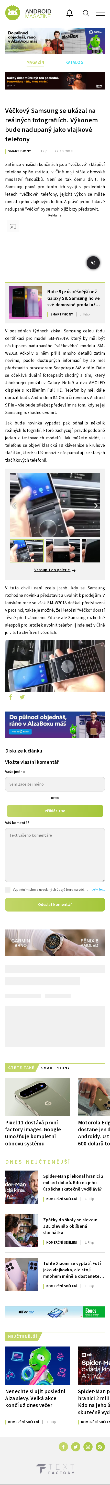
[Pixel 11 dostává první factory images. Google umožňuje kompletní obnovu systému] (37, 1097)
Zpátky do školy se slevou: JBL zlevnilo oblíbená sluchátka (70, 1226)
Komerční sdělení (61, 1199)
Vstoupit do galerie (52, 570)
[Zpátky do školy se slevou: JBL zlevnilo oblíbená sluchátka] (21, 1230)
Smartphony (19, 151)
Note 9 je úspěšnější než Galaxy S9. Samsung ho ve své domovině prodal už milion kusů (73, 298)
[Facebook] (63, 1446)
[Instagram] (88, 1446)
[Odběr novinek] (69, 14)
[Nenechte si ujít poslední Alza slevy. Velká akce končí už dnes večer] (37, 1366)
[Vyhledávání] (86, 12)
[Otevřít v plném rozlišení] (55, 667)
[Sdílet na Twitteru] (22, 698)
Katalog (74, 63)
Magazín (35, 63)
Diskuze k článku (23, 751)
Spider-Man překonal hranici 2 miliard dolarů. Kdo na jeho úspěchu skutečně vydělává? (73, 1182)
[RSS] (100, 1446)
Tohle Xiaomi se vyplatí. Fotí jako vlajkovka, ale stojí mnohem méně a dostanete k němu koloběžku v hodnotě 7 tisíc (73, 1269)
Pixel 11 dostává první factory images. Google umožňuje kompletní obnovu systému (33, 1133)
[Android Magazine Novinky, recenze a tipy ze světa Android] (28, 13)
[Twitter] (75, 1446)
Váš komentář (17, 823)
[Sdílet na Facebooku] (10, 698)
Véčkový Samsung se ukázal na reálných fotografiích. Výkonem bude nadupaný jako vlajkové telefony (51, 125)
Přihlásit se (55, 811)
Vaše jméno (15, 772)
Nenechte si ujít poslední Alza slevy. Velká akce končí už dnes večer (35, 1398)
